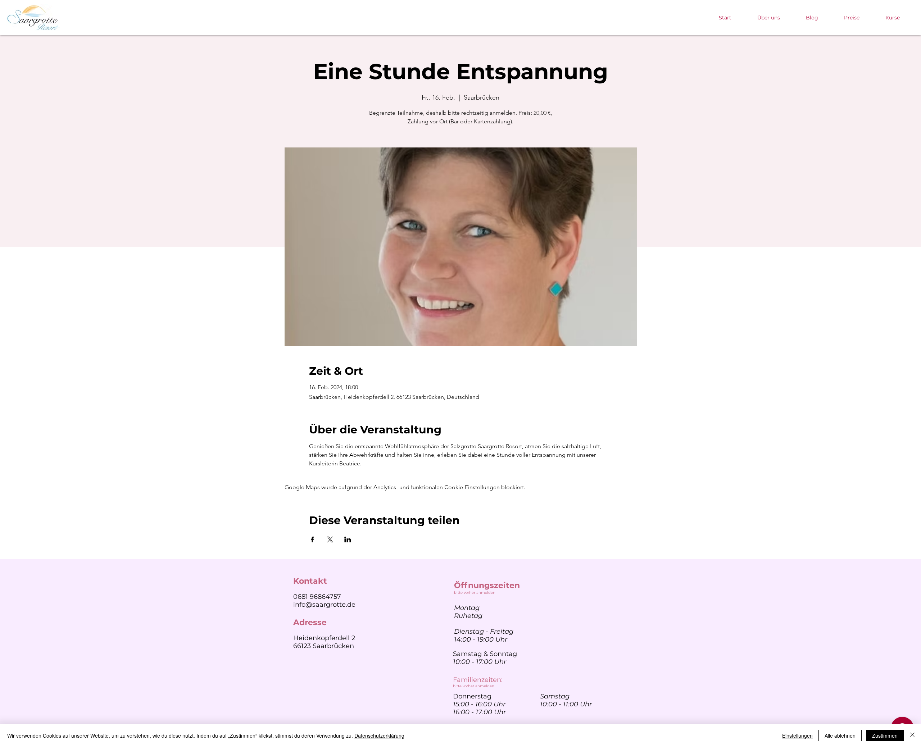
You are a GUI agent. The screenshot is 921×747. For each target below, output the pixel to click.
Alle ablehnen (840, 735)
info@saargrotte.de (324, 605)
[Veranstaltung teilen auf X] (330, 539)
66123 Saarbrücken (323, 646)
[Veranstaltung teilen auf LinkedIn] (347, 539)
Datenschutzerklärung (379, 735)
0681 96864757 (317, 597)
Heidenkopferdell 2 (324, 638)
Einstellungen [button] (797, 735)
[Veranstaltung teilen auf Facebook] (312, 539)
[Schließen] (912, 735)
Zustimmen (885, 735)
